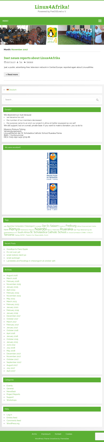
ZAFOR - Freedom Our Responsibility (32, 235)
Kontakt (58, 434)
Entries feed (12, 417)
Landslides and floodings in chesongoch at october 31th (31, 261)
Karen (6, 230)
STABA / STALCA (86, 232)
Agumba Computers (15, 226)
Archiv (34, 434)
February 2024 (13, 293)
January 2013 (12, 342)
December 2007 (14, 354)
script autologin (13, 258)
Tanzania (9, 234)
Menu (5, 21)
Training (17, 235)
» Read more (12, 74)
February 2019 (13, 310)
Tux (20, 62)
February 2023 (13, 304)
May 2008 (11, 351)
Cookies (69, 434)
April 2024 (11, 290)
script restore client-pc (16, 255)
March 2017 (11, 322)
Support (10, 397)
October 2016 (12, 330)
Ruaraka (66, 229)
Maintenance (24, 230)
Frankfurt (62, 226)
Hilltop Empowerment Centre (86, 226)
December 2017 (13, 316)
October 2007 (13, 359)
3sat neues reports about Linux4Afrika (32, 58)
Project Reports (13, 394)
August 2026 (12, 275)
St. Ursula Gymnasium (74, 232)
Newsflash (11, 391)
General (30, 62)
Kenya (14, 229)
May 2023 (11, 299)
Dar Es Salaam (50, 225)
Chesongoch (29, 226)
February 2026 (13, 281)
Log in (9, 415)
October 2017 (12, 319)
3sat (5, 226)
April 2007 (11, 371)
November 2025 (14, 284)
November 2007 (14, 356)
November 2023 (14, 296)
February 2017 (13, 325)
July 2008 (11, 348)
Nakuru (49, 230)
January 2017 (12, 327)
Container (38, 226)
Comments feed (14, 420)
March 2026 (12, 278)
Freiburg (71, 225)
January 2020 (12, 307)
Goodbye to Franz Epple (17, 249)
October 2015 (12, 339)
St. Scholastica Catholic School (48, 232)
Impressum (46, 434)
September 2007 (14, 362)
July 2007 (11, 368)
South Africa (24, 232)
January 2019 (12, 313)
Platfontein (56, 230)
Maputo (31, 230)
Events (10, 385)
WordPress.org (13, 423)
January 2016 (12, 336)
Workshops (11, 400)
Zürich (46, 235)
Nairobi (41, 229)
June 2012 (11, 345)
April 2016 (11, 333)
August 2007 (12, 365)
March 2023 (12, 301)
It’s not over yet (13, 252)
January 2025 (12, 287)
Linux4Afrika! (52, 6)
